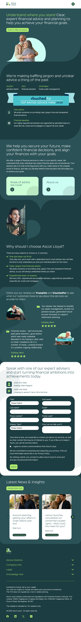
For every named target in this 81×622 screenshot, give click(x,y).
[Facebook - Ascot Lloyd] (7, 616)
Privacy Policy (43, 453)
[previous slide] (8, 517)
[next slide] (73, 517)
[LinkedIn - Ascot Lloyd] (15, 616)
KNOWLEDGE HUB (15, 488)
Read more (17, 528)
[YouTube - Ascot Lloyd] (31, 616)
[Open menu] (73, 4)
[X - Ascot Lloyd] (23, 616)
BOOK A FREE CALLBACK (17, 30)
